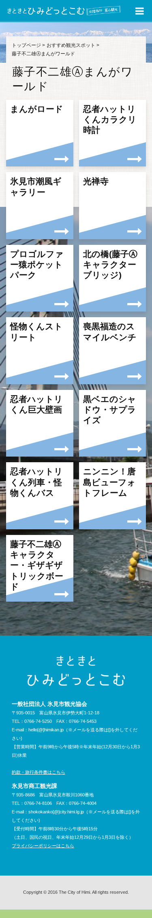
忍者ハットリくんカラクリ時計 (110, 119)
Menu (140, 11)
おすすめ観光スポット (71, 45)
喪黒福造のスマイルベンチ (110, 331)
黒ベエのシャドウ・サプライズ (109, 409)
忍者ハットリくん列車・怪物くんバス (36, 482)
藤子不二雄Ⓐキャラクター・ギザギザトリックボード (36, 565)
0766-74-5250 (38, 721)
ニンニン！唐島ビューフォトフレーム (109, 482)
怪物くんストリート (36, 331)
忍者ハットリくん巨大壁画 (36, 404)
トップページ (26, 45)
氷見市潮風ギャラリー (36, 186)
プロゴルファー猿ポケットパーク (37, 264)
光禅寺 (96, 181)
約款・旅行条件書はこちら (38, 772)
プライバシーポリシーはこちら (43, 845)
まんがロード (36, 109)
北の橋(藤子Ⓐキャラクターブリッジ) (110, 264)
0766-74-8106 (38, 803)
